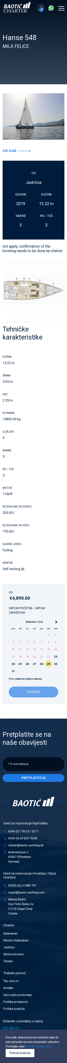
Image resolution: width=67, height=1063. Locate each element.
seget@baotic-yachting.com (26, 892)
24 (13, 663)
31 (13, 671)
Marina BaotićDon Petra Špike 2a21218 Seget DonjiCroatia (20, 906)
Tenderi (8, 961)
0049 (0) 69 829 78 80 (22, 838)
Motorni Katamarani (15, 940)
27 (34, 663)
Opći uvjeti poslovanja (17, 995)
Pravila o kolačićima (38, 1046)
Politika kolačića (14, 1009)
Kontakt (8, 988)
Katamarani (10, 933)
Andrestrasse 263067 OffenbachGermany (19, 856)
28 (41, 663)
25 (20, 663)
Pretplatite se (34, 778)
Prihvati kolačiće (20, 1053)
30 (56, 663)
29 (48, 663)
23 (55, 656)
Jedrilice (9, 947)
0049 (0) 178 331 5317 (23, 831)
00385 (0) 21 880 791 (22, 885)
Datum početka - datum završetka (27, 610)
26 (27, 663)
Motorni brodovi (13, 954)
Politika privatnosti (15, 1002)
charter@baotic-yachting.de (26, 845)
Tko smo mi (11, 981)
